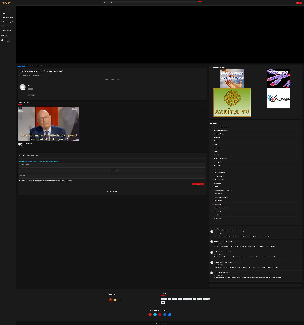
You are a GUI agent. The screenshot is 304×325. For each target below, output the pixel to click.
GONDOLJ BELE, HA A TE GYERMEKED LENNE (227, 231)
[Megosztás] (118, 79)
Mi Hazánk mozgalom (219, 176)
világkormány (207, 299)
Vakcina (199, 299)
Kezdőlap (6, 9)
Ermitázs (216, 151)
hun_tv (7, 40)
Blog (4, 13)
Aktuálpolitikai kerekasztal (221, 130)
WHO (163, 302)
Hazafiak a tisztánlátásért (220, 158)
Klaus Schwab (31, 95)
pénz (185, 299)
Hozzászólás (198, 184)
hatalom (175, 299)
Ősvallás (216, 186)
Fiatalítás (216, 155)
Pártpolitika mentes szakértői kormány (224, 190)
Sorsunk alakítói (35, 75)
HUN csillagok (217, 165)
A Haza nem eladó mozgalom (221, 127)
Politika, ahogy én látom (220, 241)
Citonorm (216, 141)
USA (195, 299)
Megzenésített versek (219, 172)
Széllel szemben (218, 200)
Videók (23, 66)
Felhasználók (7, 30)
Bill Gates (164, 299)
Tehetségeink (217, 211)
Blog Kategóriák (8, 17)
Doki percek (217, 148)
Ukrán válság (217, 218)
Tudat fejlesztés (218, 214)
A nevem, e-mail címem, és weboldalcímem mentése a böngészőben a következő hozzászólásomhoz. (46, 180)
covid (169, 299)
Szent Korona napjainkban (221, 197)
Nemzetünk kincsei (219, 179)
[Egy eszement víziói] (48, 123)
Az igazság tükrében (219, 134)
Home (19, 66)
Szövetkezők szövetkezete (221, 207)
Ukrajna (190, 299)
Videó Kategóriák (8, 22)
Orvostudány (217, 183)
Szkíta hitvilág (217, 204)
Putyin (180, 299)
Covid (215, 144)
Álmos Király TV (218, 137)
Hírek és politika (218, 162)
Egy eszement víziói (26, 143)
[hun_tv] (2, 40)
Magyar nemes (218, 169)
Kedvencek (6, 26)
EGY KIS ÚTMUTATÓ (220, 272)
